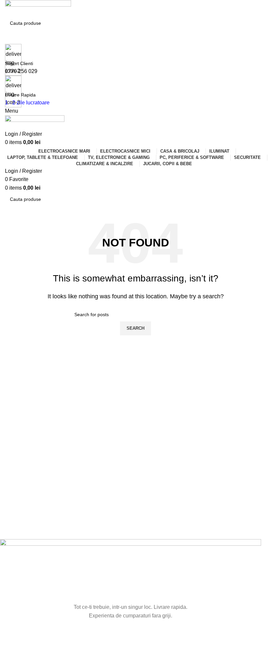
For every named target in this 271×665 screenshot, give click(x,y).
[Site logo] (38, 8)
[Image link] (130, 570)
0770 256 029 (21, 71)
